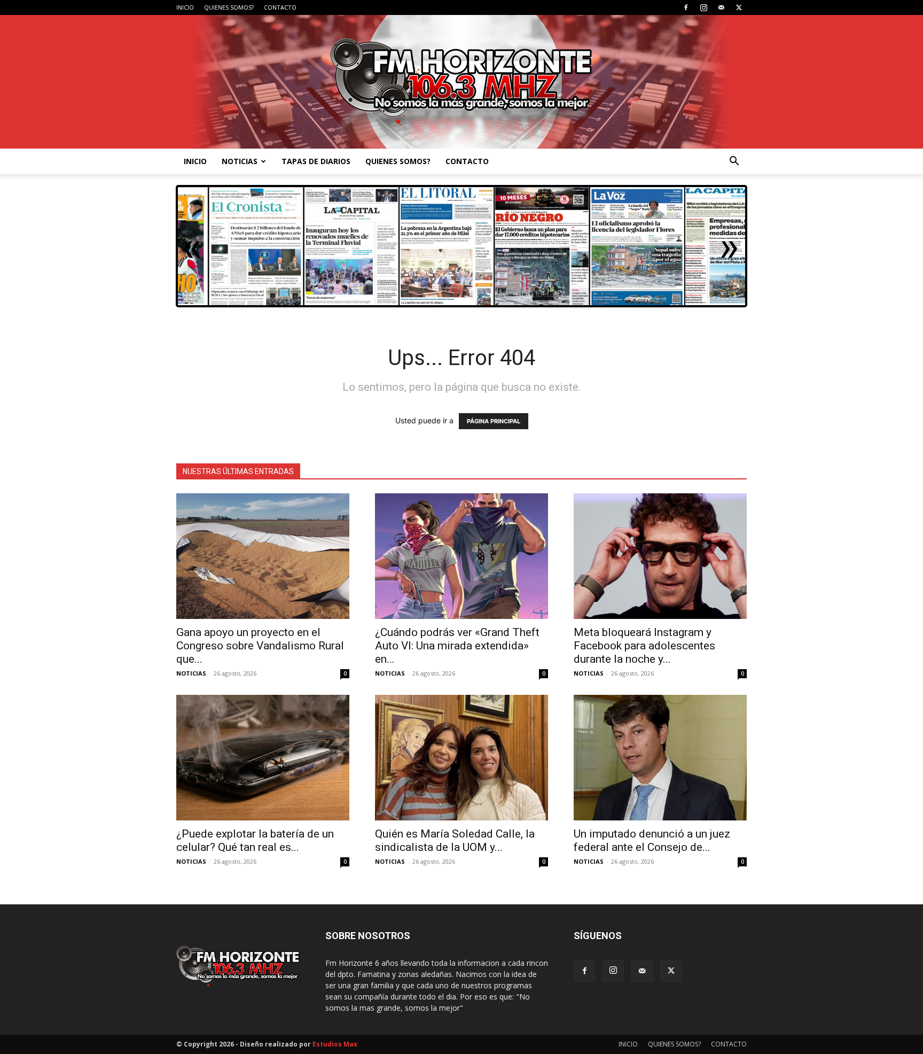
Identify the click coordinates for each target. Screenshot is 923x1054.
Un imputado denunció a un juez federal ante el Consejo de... (652, 840)
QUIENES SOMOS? (229, 7)
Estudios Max (334, 1044)
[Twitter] (739, 7)
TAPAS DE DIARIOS (315, 161)
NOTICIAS (239, 161)
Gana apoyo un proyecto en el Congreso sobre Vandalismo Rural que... (260, 645)
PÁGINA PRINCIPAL (493, 421)
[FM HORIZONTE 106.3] (461, 82)
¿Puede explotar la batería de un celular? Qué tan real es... (255, 840)
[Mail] (721, 7)
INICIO (185, 7)
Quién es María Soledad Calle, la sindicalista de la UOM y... (455, 840)
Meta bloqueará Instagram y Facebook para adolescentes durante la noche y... (644, 645)
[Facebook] (686, 7)
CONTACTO (280, 7)
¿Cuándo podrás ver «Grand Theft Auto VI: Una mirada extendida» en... (457, 645)
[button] (734, 162)
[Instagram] (703, 7)
